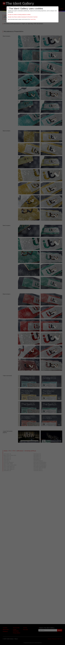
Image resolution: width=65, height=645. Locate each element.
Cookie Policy (33, 19)
